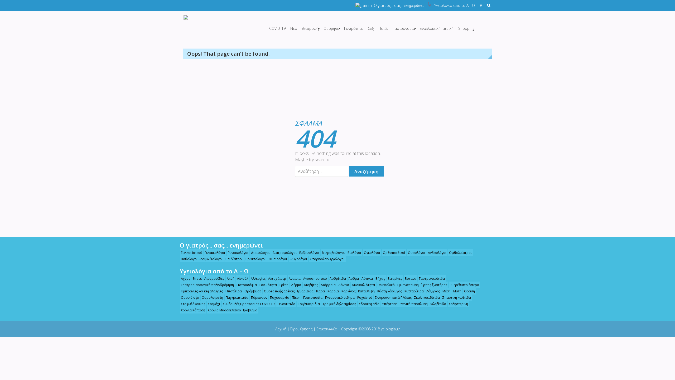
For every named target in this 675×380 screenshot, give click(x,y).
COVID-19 (277, 28)
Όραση (469, 291)
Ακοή (230, 278)
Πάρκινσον (259, 297)
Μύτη (457, 291)
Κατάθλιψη (366, 291)
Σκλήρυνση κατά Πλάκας (393, 297)
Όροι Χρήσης (301, 328)
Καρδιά (333, 291)
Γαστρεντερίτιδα (432, 278)
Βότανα (410, 278)
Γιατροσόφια (247, 285)
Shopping (466, 28)
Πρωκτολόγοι (255, 259)
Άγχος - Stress (191, 278)
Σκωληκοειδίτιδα (427, 297)
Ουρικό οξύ (190, 297)
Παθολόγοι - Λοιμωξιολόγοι (202, 259)
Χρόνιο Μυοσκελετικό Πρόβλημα (232, 310)
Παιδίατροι (234, 259)
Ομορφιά (331, 28)
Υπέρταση (390, 304)
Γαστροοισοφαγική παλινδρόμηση (207, 285)
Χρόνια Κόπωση (193, 310)
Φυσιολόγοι (277, 259)
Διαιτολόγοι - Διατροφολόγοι (274, 252)
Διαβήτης (311, 285)
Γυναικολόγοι (215, 252)
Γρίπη (283, 285)
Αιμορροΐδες (214, 278)
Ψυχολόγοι (298, 259)
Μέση (446, 291)
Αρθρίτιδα (338, 278)
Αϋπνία (367, 278)
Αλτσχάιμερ (277, 278)
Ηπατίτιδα (233, 291)
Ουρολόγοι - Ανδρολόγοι (427, 252)
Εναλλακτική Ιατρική (437, 28)
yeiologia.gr (390, 328)
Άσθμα (354, 278)
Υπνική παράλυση (414, 304)
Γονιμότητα (353, 28)
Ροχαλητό (364, 297)
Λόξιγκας (433, 291)
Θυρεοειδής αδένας (279, 291)
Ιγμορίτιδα (305, 291)
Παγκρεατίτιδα (237, 297)
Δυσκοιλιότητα (363, 285)
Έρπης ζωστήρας (434, 285)
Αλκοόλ (242, 278)
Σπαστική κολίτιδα (456, 297)
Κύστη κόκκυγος (389, 291)
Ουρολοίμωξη (212, 297)
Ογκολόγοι (372, 252)
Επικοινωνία (326, 328)
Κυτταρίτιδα (414, 291)
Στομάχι (214, 304)
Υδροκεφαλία (369, 304)
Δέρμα (296, 285)
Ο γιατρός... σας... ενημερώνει (399, 5)
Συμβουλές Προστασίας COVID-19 (248, 304)
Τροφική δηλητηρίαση (339, 304)
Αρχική (280, 328)
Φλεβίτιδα (438, 304)
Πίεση (296, 297)
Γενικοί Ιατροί (191, 252)
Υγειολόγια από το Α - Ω (454, 5)
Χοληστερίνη (458, 304)
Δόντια (343, 285)
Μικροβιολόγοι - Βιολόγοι (341, 252)
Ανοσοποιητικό (315, 278)
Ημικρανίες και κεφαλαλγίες (202, 291)
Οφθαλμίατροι (460, 252)
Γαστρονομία (404, 28)
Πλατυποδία (312, 297)
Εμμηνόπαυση (408, 285)
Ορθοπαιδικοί (394, 252)
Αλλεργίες (258, 278)
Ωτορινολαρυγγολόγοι (327, 259)
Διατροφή (310, 28)
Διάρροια (328, 285)
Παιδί (383, 28)
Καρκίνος (348, 291)
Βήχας (380, 278)
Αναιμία (295, 278)
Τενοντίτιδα (286, 304)
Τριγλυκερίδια (309, 304)
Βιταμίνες (395, 278)
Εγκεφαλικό (386, 285)
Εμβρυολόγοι (309, 252)
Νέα (293, 28)
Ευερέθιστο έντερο (464, 285)
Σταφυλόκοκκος (193, 304)
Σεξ (371, 28)
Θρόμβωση (252, 291)
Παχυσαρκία (279, 297)
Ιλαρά (320, 291)
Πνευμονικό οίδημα (340, 297)
